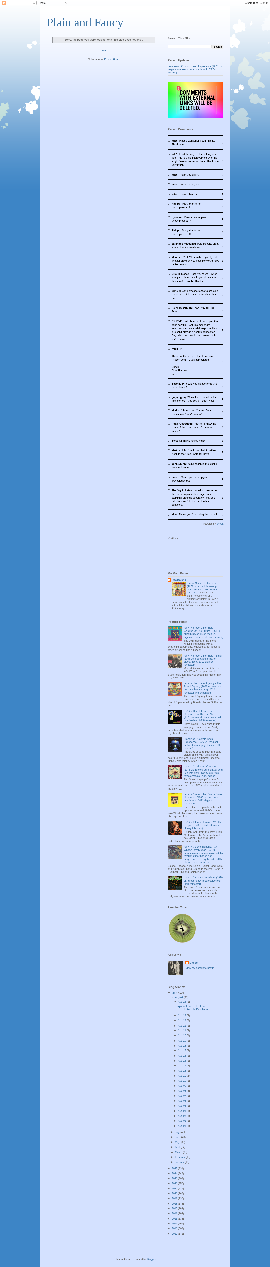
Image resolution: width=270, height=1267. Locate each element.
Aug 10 (182, 1080)
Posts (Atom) (111, 59)
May (178, 1142)
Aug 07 (182, 1095)
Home (103, 50)
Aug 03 (182, 1115)
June (178, 1137)
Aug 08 (182, 1090)
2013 (175, 1228)
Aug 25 (182, 1001)
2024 (175, 1173)
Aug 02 (182, 1120)
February (180, 1157)
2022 (175, 1183)
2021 (175, 1188)
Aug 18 (182, 1045)
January (180, 1162)
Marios (193, 962)
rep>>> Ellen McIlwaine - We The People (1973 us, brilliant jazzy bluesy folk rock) (203, 825)
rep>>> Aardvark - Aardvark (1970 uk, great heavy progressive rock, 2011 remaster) (203, 880)
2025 (175, 1168)
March (179, 1152)
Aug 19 (182, 1040)
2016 (175, 1213)
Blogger (151, 1259)
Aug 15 (182, 1060)
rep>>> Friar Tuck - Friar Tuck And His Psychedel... (194, 1008)
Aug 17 (182, 1050)
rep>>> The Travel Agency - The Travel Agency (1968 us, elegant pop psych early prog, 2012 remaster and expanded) (202, 688)
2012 (175, 1233)
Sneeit (219, 523)
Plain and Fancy (85, 22)
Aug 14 (182, 1065)
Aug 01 (182, 1125)
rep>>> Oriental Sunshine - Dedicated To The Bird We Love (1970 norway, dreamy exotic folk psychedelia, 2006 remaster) (203, 716)
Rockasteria (179, 579)
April (178, 1147)
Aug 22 (182, 1025)
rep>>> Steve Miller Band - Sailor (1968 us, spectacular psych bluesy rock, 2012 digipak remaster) (203, 660)
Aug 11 (182, 1075)
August (179, 997)
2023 (175, 1178)
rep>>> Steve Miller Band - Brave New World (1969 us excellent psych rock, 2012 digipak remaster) (203, 799)
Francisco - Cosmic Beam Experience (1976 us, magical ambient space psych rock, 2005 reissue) (195, 69)
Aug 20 (182, 1035)
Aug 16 (182, 1055)
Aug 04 (182, 1110)
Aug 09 (182, 1085)
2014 (175, 1223)
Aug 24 (182, 1015)
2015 (175, 1218)
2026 (175, 993)
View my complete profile (199, 967)
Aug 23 (182, 1020)
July (177, 1132)
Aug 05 (182, 1105)
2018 (175, 1203)
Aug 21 (182, 1030)
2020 (175, 1193)
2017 (175, 1208)
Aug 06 (182, 1100)
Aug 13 (182, 1070)
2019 (175, 1198)
